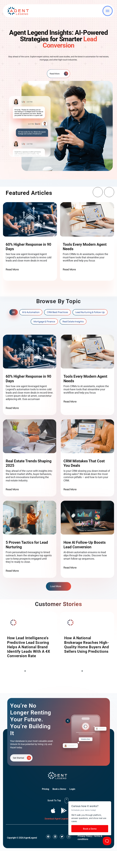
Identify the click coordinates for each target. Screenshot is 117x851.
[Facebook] (48, 837)
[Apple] (53, 810)
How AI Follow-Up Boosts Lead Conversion (84, 544)
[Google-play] (64, 810)
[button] (98, 192)
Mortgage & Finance (44, 321)
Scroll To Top (54, 800)
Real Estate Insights (73, 321)
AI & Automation (31, 312)
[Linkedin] (55, 837)
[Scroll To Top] (66, 800)
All (13, 312)
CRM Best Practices (57, 312)
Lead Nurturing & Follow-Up (90, 312)
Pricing (45, 789)
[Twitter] (62, 837)
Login (72, 789)
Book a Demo (59, 789)
